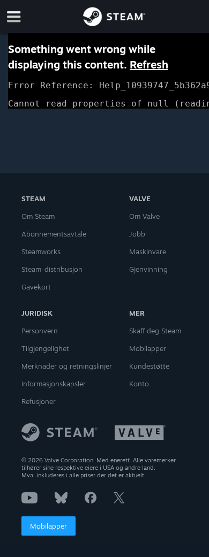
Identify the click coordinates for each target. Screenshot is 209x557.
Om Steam (38, 216)
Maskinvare (147, 251)
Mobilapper (48, 526)
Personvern (39, 330)
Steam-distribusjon (52, 269)
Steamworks (41, 251)
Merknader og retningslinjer (66, 366)
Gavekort (36, 287)
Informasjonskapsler (53, 383)
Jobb (137, 234)
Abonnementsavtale (53, 234)
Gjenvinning (148, 269)
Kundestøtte (149, 366)
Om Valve (144, 216)
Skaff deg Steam (155, 330)
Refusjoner (38, 401)
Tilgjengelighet (45, 348)
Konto (139, 383)
